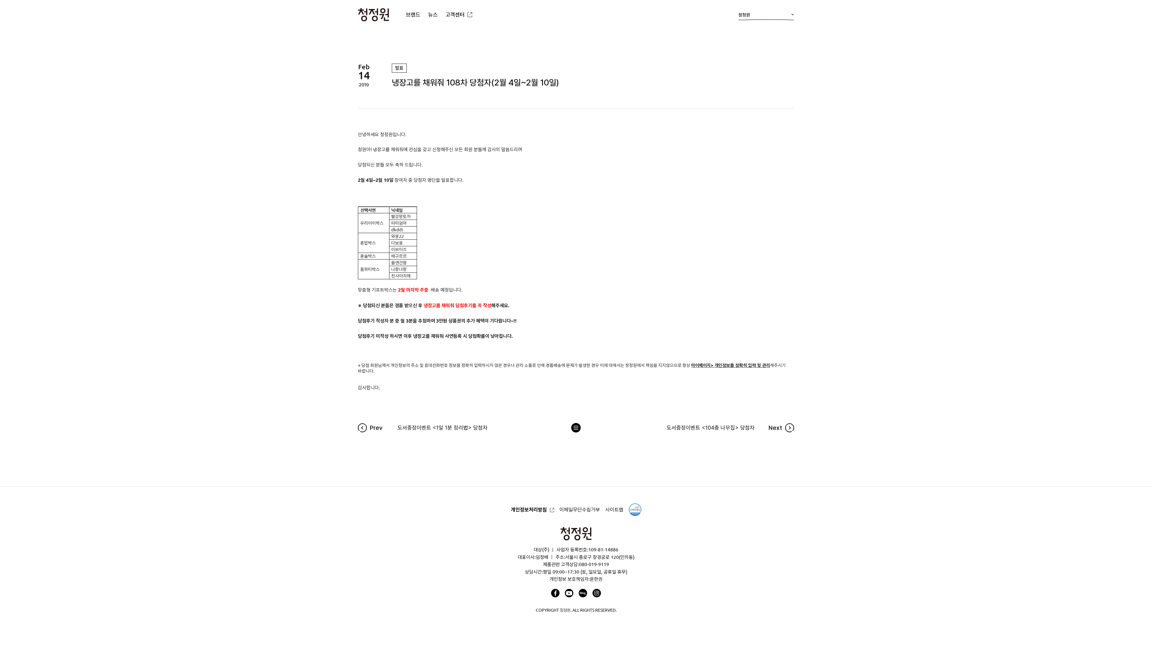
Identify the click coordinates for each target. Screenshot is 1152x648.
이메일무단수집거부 (580, 509)
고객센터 (455, 14)
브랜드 (413, 14)
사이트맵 (614, 509)
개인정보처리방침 (529, 509)
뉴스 (433, 14)
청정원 (744, 14)
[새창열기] (555, 593)
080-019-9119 (594, 564)
